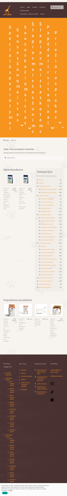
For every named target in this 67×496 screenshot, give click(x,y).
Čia (11, 490)
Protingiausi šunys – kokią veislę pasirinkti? (42, 378)
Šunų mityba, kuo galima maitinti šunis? (42, 371)
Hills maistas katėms (47, 224)
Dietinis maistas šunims (47, 252)
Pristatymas (42, 7)
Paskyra (42, 14)
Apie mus (22, 7)
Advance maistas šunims (48, 249)
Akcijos (41, 180)
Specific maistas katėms (48, 237)
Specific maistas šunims (47, 271)
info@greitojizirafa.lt (56, 376)
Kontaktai (34, 7)
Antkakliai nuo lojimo (45, 287)
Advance (43, 246)
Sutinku (5, 493)
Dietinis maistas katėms (48, 221)
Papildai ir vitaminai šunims (49, 192)
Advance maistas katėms (48, 218)
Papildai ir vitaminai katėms (49, 189)
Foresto (41, 183)
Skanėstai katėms (46, 233)
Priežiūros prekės (56, 75)
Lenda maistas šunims (47, 262)
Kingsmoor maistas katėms (49, 227)
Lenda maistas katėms (47, 230)
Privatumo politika (24, 10)
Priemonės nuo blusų (47, 199)
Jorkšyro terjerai (41, 383)
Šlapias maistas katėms (41, 78)
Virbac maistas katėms (47, 240)
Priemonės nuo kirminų (47, 205)
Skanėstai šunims (46, 268)
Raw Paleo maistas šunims (48, 265)
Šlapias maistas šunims (33, 78)
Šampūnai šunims (46, 211)
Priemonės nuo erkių (47, 202)
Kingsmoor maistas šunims (48, 259)
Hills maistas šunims (47, 255)
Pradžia (7, 140)
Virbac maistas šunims (47, 274)
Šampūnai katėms (46, 208)
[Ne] (65, 489)
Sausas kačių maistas (26, 74)
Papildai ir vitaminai (48, 74)
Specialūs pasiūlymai (10, 77)
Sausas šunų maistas (18, 74)
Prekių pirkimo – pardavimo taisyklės (29, 14)
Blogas (28, 7)
